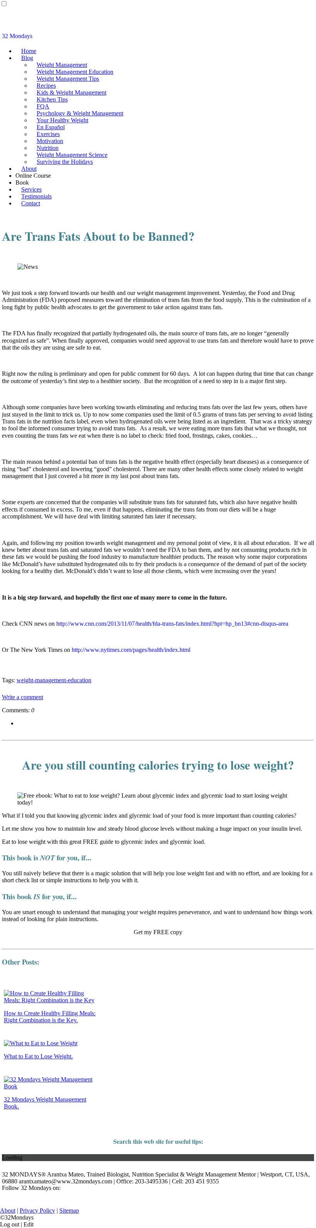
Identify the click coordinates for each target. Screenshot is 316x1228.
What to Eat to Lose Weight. (38, 1056)
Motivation (50, 141)
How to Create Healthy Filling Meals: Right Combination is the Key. (50, 1016)
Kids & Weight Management (71, 92)
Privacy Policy (37, 1210)
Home (28, 51)
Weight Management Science (72, 155)
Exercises (48, 134)
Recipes (46, 85)
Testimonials (36, 196)
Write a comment (22, 697)
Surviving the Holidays (65, 161)
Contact (30, 203)
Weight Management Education (75, 71)
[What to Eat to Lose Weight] (40, 1043)
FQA (43, 106)
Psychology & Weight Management (80, 113)
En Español (51, 127)
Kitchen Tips (52, 99)
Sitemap (69, 1210)
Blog (27, 58)
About (29, 168)
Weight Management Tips (68, 78)
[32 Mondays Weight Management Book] (52, 1086)
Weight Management (62, 65)
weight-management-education (54, 680)
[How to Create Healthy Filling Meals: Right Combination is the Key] (52, 1000)
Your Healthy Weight (62, 120)
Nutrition (48, 148)
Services (31, 189)
